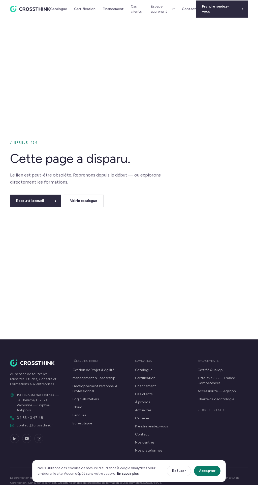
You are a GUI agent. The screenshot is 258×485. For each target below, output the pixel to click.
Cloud (77, 407)
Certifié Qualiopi (210, 370)
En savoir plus (128, 473)
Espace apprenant (159, 9)
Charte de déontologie (216, 399)
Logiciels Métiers (86, 399)
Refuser (179, 471)
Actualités (143, 410)
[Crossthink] (30, 9)
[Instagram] (38, 438)
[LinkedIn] (14, 438)
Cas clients (136, 9)
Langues (79, 415)
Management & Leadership (94, 378)
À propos (142, 402)
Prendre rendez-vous (151, 426)
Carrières (142, 418)
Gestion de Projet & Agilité (93, 370)
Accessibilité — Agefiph (217, 391)
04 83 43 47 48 (30, 418)
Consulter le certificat (42, 482)
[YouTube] (26, 438)
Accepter (207, 471)
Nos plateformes (148, 450)
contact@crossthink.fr (35, 425)
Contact (189, 9)
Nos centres (144, 442)
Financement (113, 9)
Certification (84, 9)
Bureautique (82, 423)
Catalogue (58, 9)
